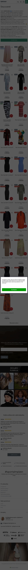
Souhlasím (14, 289)
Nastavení (14, 286)
